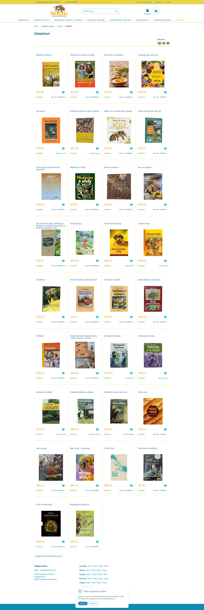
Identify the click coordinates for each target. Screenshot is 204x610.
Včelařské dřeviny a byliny (81, 392)
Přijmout (83, 603)
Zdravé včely (143, 223)
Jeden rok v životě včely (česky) (118, 111)
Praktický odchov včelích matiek (84, 111)
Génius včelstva (111, 167)
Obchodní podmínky (144, 2)
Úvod (36, 26)
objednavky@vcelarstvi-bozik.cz (48, 2)
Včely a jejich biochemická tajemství (48, 168)
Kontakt (168, 2)
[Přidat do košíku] (63, 92)
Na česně (40, 111)
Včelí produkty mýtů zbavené (83, 279)
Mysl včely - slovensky (80, 448)
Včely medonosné (44, 504)
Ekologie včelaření (112, 336)
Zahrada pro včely (146, 336)
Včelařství (40, 279)
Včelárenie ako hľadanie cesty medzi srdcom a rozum (83, 337)
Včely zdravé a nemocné (149, 279)
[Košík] (156, 11)
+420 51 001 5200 (71, 2)
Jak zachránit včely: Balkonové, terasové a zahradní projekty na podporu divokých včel (50, 225)
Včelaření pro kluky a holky (82, 55)
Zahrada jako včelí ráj (148, 55)
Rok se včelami (145, 167)
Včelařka (40, 336)
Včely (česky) (75, 223)
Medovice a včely (77, 167)
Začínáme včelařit (112, 279)
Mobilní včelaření (44, 55)
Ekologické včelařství (79, 504)
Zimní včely (109, 448)
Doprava (158, 2)
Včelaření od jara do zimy (115, 392)
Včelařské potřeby (47, 26)
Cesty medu (41, 448)
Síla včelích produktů (113, 55)
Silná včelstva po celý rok (149, 111)
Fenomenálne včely (112, 223)
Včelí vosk (142, 392)
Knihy (60, 26)
